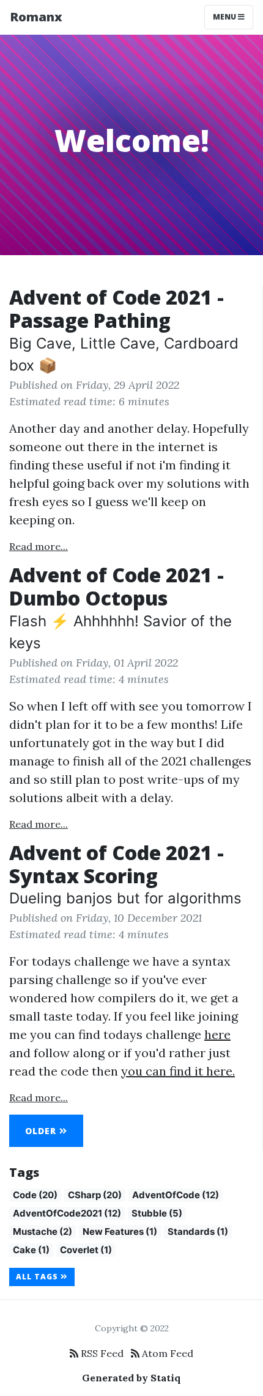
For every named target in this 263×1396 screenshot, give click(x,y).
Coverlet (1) (86, 1250)
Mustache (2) (42, 1231)
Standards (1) (198, 1231)
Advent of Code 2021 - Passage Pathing (116, 308)
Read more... (38, 546)
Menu (225, 17)
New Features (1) (120, 1231)
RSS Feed (101, 1353)
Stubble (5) (157, 1213)
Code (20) (35, 1195)
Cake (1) (31, 1250)
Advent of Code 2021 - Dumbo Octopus (116, 586)
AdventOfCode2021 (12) (67, 1213)
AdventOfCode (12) (175, 1195)
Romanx (36, 17)
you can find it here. (178, 1071)
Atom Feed (166, 1353)
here (217, 1034)
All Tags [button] (38, 1276)
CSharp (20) (95, 1195)
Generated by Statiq (131, 1378)
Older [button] (42, 1131)
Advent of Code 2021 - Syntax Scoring (116, 864)
